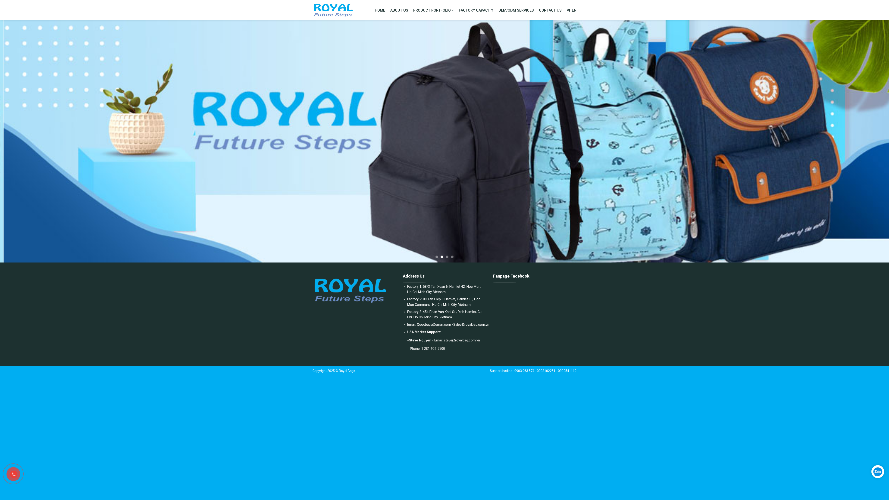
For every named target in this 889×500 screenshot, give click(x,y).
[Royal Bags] (336, 10)
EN (574, 10)
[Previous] (23, 141)
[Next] (865, 141)
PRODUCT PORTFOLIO (432, 10)
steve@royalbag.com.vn (462, 340)
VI (568, 10)
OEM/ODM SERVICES (516, 10)
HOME (380, 10)
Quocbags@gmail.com (434, 325)
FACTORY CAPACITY (476, 10)
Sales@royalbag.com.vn (471, 325)
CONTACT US (550, 10)
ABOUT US (399, 10)
